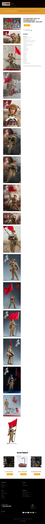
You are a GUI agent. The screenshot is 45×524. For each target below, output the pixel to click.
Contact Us (12, 8)
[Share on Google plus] (29, 30)
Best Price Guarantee (25, 495)
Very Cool (28, 29)
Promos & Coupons (4, 493)
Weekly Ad (3, 496)
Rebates (2, 495)
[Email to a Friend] (31, 30)
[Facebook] (2, 513)
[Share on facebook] (25, 30)
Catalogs (23, 484)
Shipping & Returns (13, 7)
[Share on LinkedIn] (27, 30)
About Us (2, 484)
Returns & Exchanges (25, 492)
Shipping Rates (24, 493)
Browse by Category (13, 6)
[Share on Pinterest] (30, 30)
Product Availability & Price (26, 496)
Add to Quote (27, 25)
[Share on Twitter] (26, 30)
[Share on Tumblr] (28, 30)
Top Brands (3, 497)
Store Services (3, 492)
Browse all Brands (13, 5)
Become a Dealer (4, 485)
